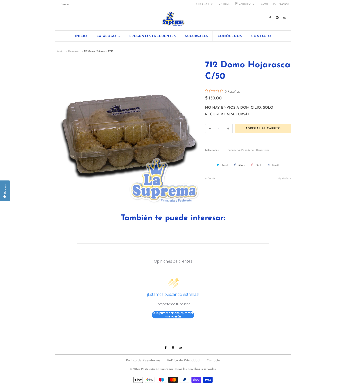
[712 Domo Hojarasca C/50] (128, 132)
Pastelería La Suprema (157, 369)
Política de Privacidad (183, 360)
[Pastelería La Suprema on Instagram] (277, 17)
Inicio (81, 36)
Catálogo (106, 36)
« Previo (210, 178)
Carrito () (247, 4)
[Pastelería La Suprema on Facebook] (270, 17)
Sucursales (196, 36)
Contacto (261, 36)
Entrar (224, 4)
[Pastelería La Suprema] (173, 18)
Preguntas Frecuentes (152, 36)
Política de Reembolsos (143, 360)
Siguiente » (284, 178)
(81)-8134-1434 (204, 4)
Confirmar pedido (275, 4)
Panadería (233, 150)
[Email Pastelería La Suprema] (284, 17)
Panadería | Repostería (255, 150)
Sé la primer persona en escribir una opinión (173, 314)
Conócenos (230, 36)
